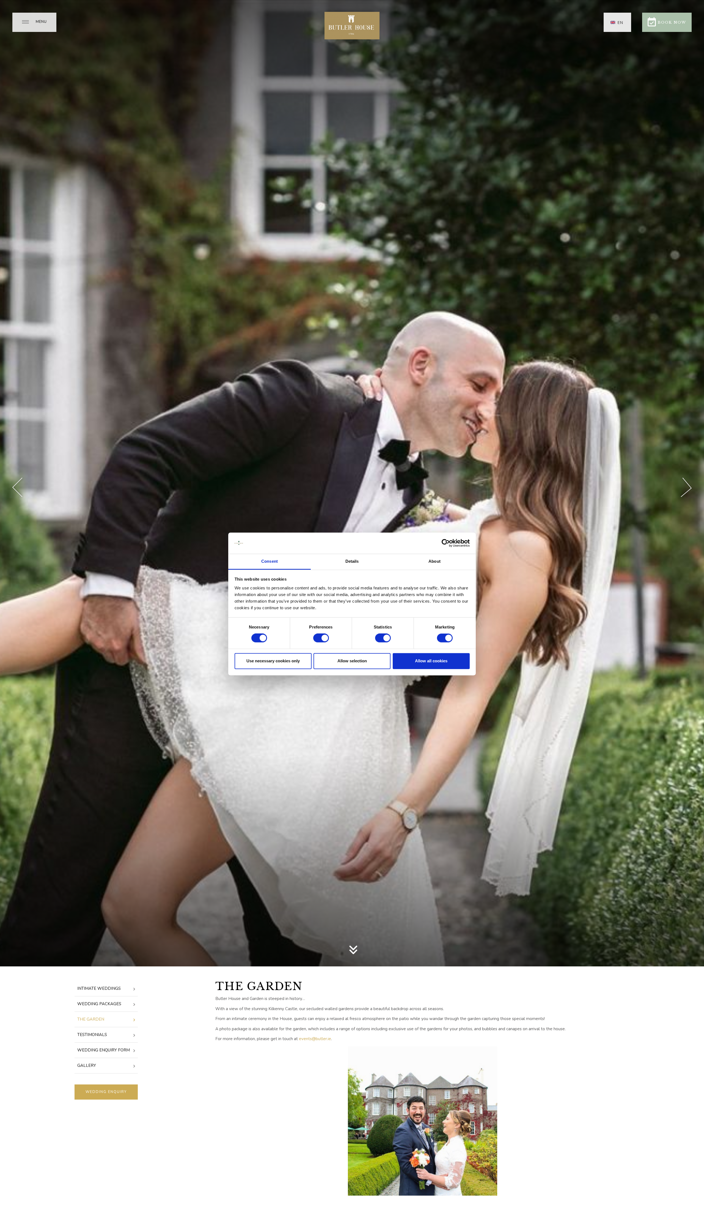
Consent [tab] (269, 561)
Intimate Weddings (99, 988)
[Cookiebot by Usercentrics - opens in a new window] (446, 543)
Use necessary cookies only (273, 660)
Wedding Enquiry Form (103, 1050)
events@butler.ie (315, 1039)
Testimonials (92, 1034)
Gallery (86, 1065)
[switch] (321, 638)
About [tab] (434, 561)
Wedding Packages (99, 1004)
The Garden (90, 1019)
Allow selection (352, 660)
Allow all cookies (431, 660)
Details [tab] (352, 561)
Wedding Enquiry (106, 1091)
